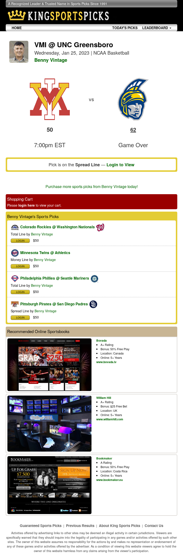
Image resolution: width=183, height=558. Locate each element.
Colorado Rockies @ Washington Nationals (57, 226)
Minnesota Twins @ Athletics (45, 252)
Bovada (101, 340)
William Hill (103, 398)
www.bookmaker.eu (109, 480)
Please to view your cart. (34, 205)
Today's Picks (124, 27)
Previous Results (80, 525)
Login (20, 240)
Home (17, 27)
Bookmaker (104, 458)
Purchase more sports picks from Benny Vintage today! (92, 186)
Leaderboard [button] (155, 27)
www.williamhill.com (109, 419)
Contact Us (154, 525)
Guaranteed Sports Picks (40, 525)
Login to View (120, 165)
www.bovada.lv (106, 362)
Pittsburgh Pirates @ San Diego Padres (54, 304)
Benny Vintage (50, 59)
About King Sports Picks (119, 525)
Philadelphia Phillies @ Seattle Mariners (54, 278)
